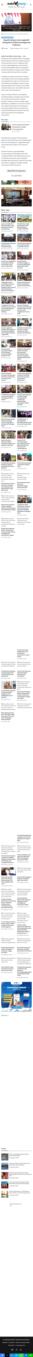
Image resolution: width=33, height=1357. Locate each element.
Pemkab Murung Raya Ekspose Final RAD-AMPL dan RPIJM (24, 878)
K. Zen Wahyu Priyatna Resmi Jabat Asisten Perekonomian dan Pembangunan (8, 924)
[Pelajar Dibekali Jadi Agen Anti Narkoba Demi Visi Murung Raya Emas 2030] (24, 849)
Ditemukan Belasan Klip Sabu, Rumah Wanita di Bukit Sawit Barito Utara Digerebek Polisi (20, 1174)
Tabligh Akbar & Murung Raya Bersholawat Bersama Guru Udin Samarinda (24, 421)
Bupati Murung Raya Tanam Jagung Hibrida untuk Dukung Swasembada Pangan (8, 507)
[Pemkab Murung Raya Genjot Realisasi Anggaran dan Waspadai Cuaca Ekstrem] (8, 685)
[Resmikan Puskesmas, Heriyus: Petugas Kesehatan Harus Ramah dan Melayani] (24, 322)
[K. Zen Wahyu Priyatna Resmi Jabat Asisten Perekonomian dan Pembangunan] (8, 916)
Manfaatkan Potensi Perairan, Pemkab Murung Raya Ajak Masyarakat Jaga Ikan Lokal (8, 487)
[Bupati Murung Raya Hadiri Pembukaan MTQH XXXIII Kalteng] (24, 277)
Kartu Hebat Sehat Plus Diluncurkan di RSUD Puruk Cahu (7, 968)
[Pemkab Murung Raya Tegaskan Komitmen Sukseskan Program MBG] (24, 768)
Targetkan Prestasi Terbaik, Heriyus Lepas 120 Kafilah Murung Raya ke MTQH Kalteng (8, 308)
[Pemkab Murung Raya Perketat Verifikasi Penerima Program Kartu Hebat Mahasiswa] (24, 368)
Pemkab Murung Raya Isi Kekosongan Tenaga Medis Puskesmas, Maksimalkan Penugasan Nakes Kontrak (24, 399)
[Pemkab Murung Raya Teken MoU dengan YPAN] (24, 457)
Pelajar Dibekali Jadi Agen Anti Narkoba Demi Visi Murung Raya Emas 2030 (23, 857)
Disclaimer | (12, 1345)
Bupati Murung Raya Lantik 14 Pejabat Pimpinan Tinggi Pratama (7, 950)
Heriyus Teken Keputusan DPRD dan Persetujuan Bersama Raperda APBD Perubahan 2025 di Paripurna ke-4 (24, 929)
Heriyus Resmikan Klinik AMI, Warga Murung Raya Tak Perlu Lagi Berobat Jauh (7, 880)
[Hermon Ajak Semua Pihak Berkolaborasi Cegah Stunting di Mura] (6, 127)
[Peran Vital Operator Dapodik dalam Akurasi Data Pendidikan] (24, 665)
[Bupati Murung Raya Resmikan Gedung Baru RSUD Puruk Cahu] (24, 942)
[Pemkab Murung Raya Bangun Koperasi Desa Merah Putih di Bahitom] (8, 457)
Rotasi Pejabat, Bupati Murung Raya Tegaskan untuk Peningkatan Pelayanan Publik (23, 901)
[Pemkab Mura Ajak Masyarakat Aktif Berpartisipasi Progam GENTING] (24, 218)
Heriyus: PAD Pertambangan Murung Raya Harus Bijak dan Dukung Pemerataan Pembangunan (23, 444)
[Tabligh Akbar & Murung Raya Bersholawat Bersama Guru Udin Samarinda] (24, 413)
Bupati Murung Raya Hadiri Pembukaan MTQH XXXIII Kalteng (23, 284)
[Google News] (16, 176)
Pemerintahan (11, 34)
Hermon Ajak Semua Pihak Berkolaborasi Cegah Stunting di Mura (20, 127)
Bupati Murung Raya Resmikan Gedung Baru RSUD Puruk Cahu (24, 949)
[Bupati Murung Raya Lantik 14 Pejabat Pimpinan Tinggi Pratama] (8, 942)
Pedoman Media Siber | (23, 1342)
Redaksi (6, 48)
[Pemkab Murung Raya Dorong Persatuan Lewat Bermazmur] (24, 238)
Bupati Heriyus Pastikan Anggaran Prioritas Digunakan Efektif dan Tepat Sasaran (23, 264)
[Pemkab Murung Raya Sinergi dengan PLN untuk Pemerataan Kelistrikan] (8, 665)
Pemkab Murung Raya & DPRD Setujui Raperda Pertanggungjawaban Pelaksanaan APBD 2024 (24, 971)
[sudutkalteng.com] (16, 4)
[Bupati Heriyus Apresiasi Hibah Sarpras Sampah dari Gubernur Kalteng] (8, 435)
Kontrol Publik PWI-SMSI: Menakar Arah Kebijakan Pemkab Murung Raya (7, 226)
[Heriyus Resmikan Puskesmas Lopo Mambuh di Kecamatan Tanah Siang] (24, 583)
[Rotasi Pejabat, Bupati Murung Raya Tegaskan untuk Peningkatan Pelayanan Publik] (24, 892)
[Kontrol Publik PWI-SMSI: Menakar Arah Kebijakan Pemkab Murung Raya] (8, 218)
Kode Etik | (12, 1342)
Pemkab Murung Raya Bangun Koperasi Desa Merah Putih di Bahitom (8, 465)
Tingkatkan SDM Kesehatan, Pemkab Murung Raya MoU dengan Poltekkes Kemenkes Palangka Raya (23, 509)
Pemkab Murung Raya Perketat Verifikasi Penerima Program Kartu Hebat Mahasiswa (24, 377)
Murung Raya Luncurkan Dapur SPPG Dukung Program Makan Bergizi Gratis (6, 352)
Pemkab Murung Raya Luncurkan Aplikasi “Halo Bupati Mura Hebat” (8, 397)
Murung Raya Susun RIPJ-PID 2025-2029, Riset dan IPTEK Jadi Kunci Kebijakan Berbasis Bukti (8, 716)
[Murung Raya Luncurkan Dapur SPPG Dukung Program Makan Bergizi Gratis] (8, 343)
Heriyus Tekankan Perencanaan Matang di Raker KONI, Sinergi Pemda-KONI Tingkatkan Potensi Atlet (24, 309)
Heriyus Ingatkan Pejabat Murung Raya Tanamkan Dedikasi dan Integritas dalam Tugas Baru (8, 331)
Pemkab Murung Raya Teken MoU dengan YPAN (24, 464)
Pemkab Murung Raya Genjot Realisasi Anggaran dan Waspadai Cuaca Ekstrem (8, 694)
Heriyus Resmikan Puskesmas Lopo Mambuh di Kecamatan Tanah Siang (23, 653)
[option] (16, 196)
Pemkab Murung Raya (22, 34)
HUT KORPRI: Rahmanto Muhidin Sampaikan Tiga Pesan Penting (14, 201)
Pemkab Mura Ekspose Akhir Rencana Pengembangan (8, 245)
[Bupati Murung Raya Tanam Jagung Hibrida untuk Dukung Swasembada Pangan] (8, 499)
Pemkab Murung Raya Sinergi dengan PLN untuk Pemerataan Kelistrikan (8, 673)
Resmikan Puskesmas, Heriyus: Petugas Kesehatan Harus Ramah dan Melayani (24, 330)
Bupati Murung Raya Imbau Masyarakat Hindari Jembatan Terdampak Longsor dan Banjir (23, 695)
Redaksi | (5, 1342)
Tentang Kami (20, 1345)
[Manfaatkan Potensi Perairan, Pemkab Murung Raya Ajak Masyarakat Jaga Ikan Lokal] (8, 477)
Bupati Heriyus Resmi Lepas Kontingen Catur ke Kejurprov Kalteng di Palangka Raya (8, 422)
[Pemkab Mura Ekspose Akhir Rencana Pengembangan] (8, 238)
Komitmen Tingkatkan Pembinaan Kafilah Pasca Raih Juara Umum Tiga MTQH (8, 263)
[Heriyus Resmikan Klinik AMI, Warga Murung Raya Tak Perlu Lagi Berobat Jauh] (8, 871)
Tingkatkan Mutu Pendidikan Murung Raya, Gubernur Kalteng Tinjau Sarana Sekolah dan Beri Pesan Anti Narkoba (8, 287)
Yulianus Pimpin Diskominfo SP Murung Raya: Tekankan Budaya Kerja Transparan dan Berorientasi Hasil (8, 903)
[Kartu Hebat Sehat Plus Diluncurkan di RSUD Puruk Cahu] (8, 961)
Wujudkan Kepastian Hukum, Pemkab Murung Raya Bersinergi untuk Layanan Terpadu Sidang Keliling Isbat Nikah (24, 354)
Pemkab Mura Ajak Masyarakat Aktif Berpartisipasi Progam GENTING (23, 226)
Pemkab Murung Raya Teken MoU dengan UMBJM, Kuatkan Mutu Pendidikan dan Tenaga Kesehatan (8, 859)
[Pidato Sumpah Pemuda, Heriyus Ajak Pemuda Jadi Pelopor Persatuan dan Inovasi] (8, 368)
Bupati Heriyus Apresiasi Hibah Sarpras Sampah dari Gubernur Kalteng (8, 442)
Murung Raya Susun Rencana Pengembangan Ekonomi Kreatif (23, 485)
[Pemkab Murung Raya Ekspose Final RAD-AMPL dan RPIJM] (24, 871)
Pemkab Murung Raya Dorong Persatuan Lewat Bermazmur (24, 245)
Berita (4, 34)
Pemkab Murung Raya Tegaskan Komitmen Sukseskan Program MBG (24, 837)
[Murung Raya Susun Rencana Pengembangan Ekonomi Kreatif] (24, 477)
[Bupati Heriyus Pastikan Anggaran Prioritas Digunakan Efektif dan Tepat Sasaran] (24, 255)
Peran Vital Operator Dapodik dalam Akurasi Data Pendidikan (24, 673)
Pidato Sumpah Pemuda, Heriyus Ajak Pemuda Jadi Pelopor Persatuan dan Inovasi (8, 377)
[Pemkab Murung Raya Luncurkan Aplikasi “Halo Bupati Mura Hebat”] (8, 389)
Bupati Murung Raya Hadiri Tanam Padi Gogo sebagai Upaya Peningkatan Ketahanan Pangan (8, 532)
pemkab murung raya (17, 171)
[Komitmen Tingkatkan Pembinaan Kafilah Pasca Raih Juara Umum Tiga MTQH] (8, 255)
